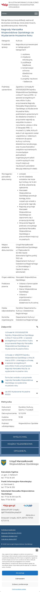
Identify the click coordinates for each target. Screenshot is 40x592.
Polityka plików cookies (19, 589)
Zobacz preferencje (20, 584)
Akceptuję (20, 573)
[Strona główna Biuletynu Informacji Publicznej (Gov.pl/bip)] (11, 505)
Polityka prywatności (8, 530)
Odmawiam (20, 579)
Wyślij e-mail (26, 438)
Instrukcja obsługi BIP (9, 539)
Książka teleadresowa (20, 444)
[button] (37, 550)
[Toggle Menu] (36, 14)
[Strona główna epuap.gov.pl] (30, 505)
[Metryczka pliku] (37, 340)
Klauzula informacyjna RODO (11, 533)
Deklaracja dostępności (9, 536)
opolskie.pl (20, 451)
